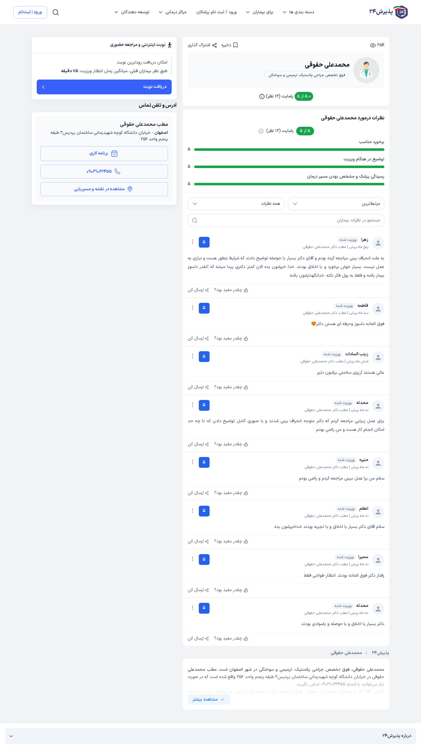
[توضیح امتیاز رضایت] (261, 131)
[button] (286, 96)
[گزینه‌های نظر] (193, 242)
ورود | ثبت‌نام (30, 12)
